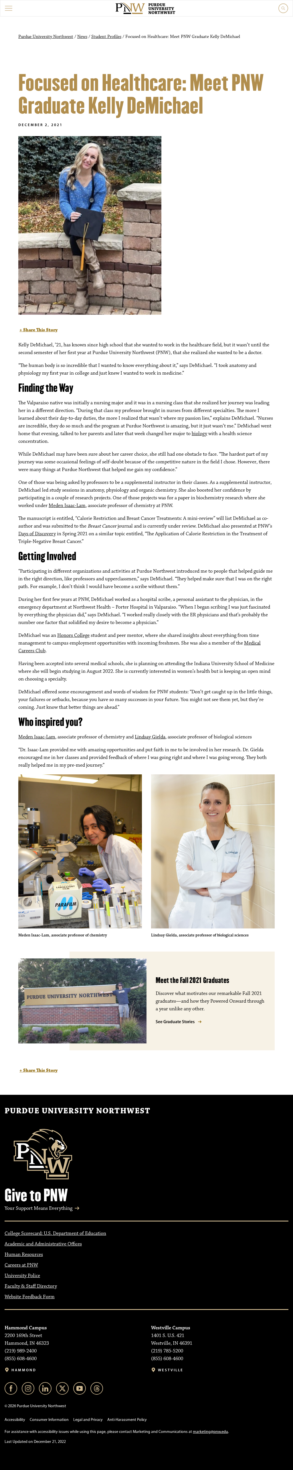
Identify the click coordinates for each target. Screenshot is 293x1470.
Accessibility (15, 1419)
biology (199, 434)
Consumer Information (49, 1419)
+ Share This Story (38, 330)
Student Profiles (106, 36)
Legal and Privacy (88, 1419)
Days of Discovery (37, 534)
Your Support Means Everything (38, 1208)
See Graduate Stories (175, 1021)
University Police (22, 1276)
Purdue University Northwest (45, 36)
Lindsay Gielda (150, 737)
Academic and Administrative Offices (43, 1244)
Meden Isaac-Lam (67, 505)
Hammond (23, 1370)
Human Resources (24, 1254)
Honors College (73, 635)
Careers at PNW (21, 1265)
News (82, 36)
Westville (170, 1370)
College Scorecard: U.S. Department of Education (55, 1233)
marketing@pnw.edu (210, 1431)
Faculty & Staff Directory (31, 1286)
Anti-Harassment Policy (127, 1419)
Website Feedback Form (30, 1297)
